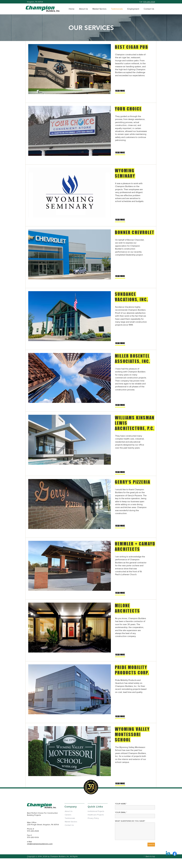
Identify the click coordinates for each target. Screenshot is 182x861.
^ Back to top (149, 856)
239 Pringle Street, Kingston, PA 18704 (43, 824)
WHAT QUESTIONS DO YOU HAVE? (130, 821)
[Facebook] (174, 853)
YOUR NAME (120, 804)
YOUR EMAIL (120, 812)
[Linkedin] (168, 853)
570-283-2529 (149, 2)
